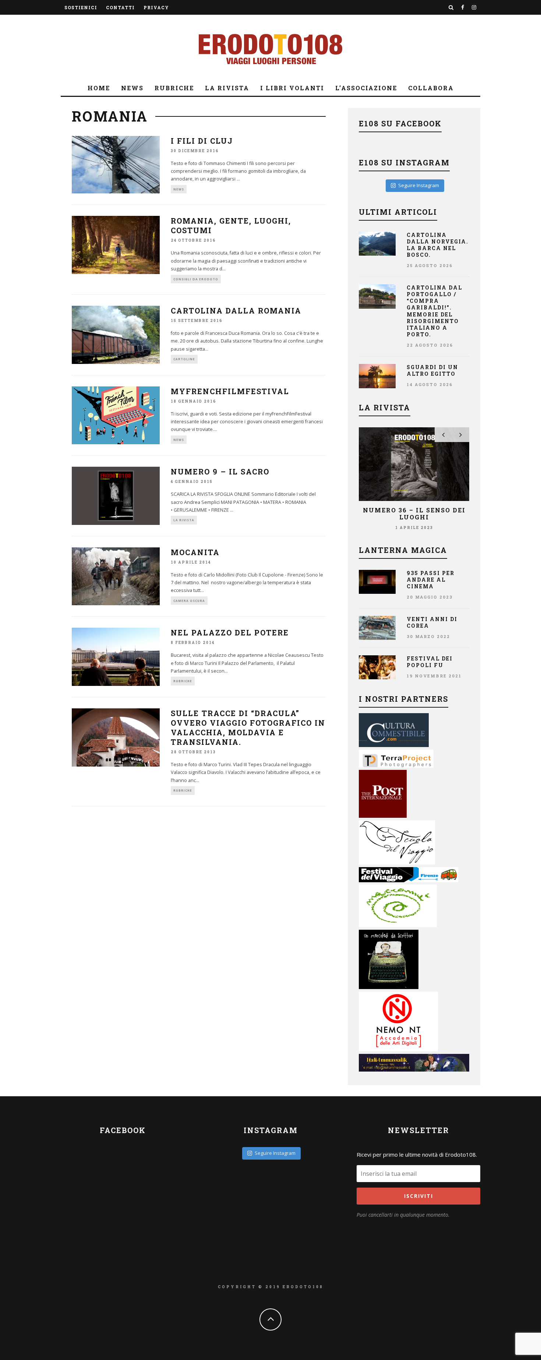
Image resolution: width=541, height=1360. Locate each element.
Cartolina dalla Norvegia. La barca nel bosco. (437, 245)
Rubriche (174, 88)
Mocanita (195, 552)
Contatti (120, 7)
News (132, 88)
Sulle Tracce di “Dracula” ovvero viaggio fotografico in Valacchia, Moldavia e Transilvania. (248, 727)
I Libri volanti (292, 88)
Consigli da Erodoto (195, 279)
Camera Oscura (189, 601)
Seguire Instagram (418, 185)
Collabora (431, 88)
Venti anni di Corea (432, 622)
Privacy (156, 7)
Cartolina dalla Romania (236, 310)
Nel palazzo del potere (230, 632)
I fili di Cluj (202, 141)
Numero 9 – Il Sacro (220, 471)
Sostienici (80, 7)
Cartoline (184, 359)
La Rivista (227, 88)
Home (99, 88)
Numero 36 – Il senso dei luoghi (414, 513)
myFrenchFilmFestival (230, 391)
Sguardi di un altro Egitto (432, 370)
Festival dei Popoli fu (430, 662)
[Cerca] (451, 7)
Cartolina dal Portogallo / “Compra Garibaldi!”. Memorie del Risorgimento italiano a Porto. (434, 311)
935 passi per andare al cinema (431, 579)
